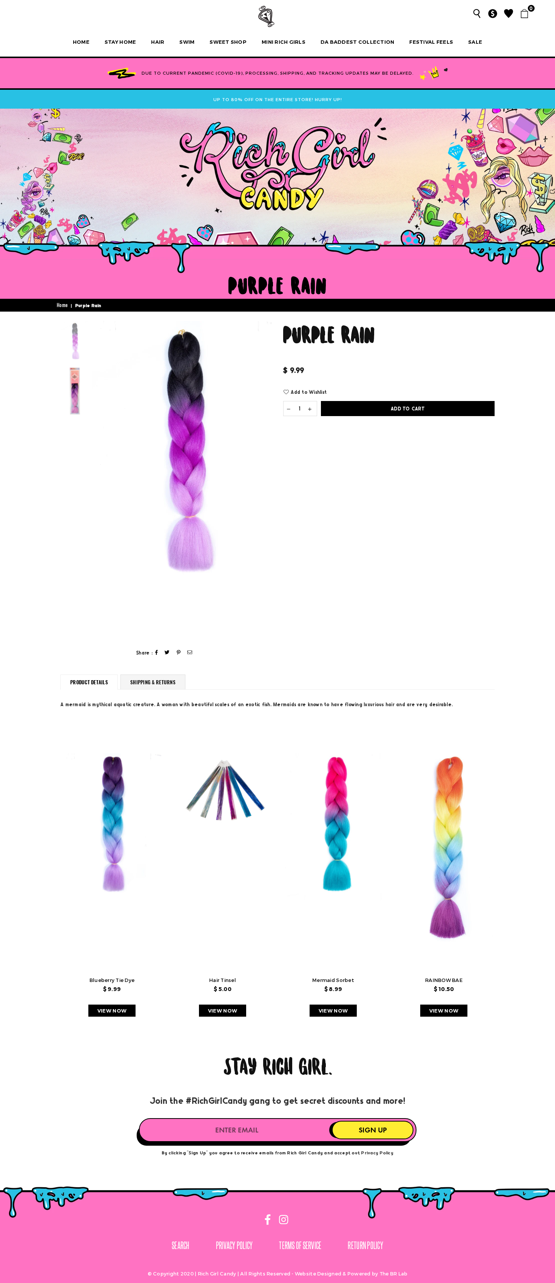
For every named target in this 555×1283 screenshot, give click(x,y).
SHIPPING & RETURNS (153, 682)
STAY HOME (120, 42)
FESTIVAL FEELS (431, 42)
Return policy (365, 1245)
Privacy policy (234, 1245)
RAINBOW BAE (443, 980)
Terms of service (300, 1245)
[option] (182, 455)
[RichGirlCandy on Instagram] (282, 1221)
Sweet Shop (228, 42)
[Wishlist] (508, 13)
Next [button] (265, 480)
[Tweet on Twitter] (167, 653)
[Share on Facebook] (156, 653)
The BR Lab (393, 1274)
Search (181, 1245)
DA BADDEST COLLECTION (357, 42)
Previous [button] (98, 480)
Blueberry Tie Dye (111, 980)
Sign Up (373, 1130)
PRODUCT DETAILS (89, 682)
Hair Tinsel (222, 980)
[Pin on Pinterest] (179, 653)
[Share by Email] (189, 653)
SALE (475, 42)
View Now (111, 1011)
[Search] (477, 13)
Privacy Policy (377, 1152)
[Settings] (493, 13)
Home (81, 42)
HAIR (157, 42)
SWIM (186, 42)
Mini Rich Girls (283, 42)
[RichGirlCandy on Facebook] (268, 1221)
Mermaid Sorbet (333, 980)
